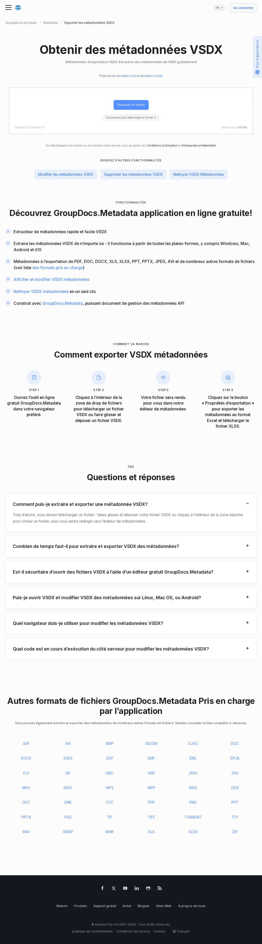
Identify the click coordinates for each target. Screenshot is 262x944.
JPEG (193, 773)
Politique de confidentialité (198, 145)
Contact (159, 931)
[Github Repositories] (148, 889)
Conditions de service (133, 931)
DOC (235, 743)
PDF (151, 802)
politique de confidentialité (92, 931)
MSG (193, 787)
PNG (193, 802)
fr (217, 7)
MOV (68, 787)
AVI (68, 743)
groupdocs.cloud (151, 75)
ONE (68, 802)
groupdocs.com (127, 75)
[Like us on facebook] (102, 889)
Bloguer (144, 906)
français (183, 931)
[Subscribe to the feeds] (160, 889)
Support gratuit (104, 906)
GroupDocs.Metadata (62, 303)
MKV (26, 787)
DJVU (193, 743)
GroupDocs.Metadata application (119, 213)
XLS (151, 832)
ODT (26, 802)
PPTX (26, 817)
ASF (26, 743)
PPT (234, 802)
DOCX (26, 758)
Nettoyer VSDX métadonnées (41, 291)
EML (193, 758)
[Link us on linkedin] (137, 889)
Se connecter (243, 8)
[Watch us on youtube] (125, 889)
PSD (68, 817)
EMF (151, 758)
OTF (109, 802)
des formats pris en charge (57, 267)
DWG (68, 758)
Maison (62, 906)
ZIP (234, 832)
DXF (109, 758)
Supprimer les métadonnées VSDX (133, 174)
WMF (109, 832)
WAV (26, 832)
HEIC (110, 773)
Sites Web (163, 906)
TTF (234, 817)
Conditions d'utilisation (162, 145)
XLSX (193, 832)
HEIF (151, 773)
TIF (109, 817)
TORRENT (193, 817)
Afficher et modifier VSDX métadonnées (51, 279)
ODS (235, 787)
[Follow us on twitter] (114, 889)
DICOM (151, 743)
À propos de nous (191, 906)
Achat (127, 906)
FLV (26, 773)
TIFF (151, 817)
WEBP (68, 832)
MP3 (109, 787)
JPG (234, 773)
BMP (110, 743)
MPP (151, 787)
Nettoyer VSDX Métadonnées (198, 174)
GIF (68, 773)
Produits (80, 906)
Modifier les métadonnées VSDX (65, 174)
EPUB (234, 758)
